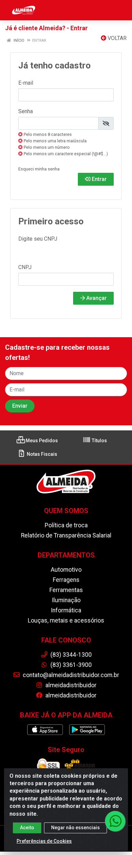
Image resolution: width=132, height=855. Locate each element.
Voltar (116, 38)
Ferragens (66, 579)
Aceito (27, 827)
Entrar (98, 179)
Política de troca (66, 525)
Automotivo (66, 569)
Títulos (99, 440)
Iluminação (66, 600)
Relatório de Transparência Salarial (66, 535)
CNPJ (24, 267)
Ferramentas (66, 590)
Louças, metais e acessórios (66, 620)
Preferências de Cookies (44, 841)
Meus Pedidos (41, 440)
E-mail (25, 83)
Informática (66, 610)
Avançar (96, 298)
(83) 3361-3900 (70, 664)
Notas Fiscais (41, 454)
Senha (25, 111)
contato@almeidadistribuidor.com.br (70, 675)
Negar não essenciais (75, 827)
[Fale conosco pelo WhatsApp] (115, 821)
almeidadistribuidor (70, 685)
